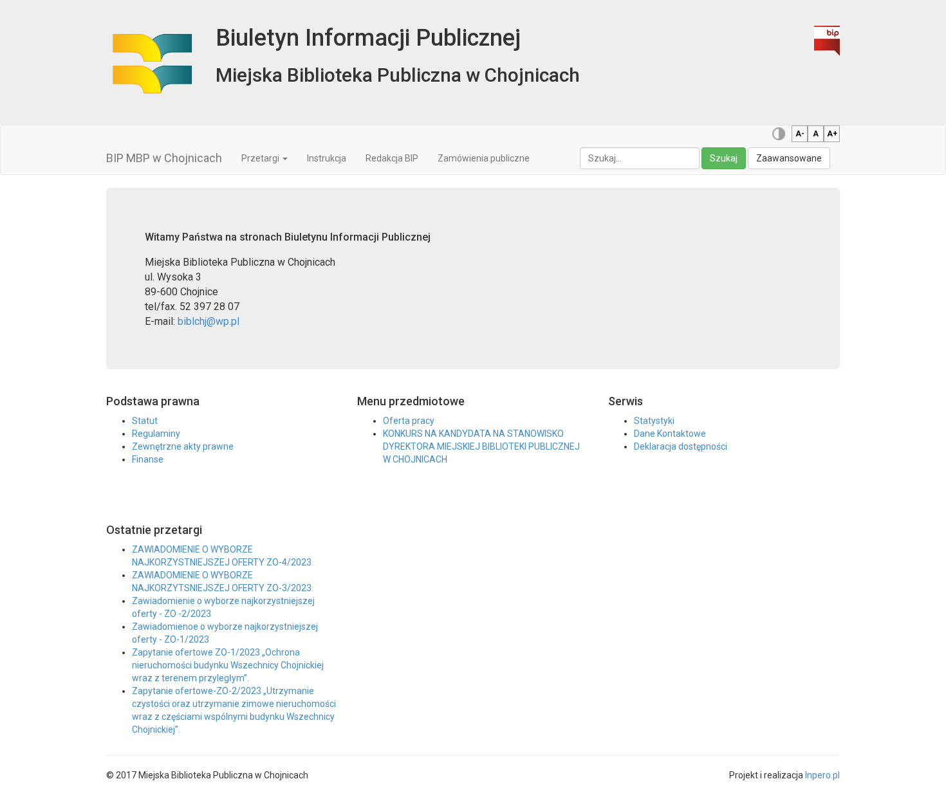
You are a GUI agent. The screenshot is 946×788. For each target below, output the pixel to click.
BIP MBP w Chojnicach (164, 158)
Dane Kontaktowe (670, 433)
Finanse (147, 459)
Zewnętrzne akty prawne (183, 446)
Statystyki (654, 421)
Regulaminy (156, 433)
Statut (145, 421)
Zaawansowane (789, 158)
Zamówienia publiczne (484, 158)
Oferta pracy (408, 421)
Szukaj (723, 158)
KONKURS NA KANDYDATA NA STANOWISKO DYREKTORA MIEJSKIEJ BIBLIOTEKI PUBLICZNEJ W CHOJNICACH (481, 446)
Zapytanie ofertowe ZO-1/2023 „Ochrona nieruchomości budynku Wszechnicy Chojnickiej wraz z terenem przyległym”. (228, 665)
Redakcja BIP (392, 158)
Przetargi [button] (261, 158)
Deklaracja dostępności (680, 446)
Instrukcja (326, 158)
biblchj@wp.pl (208, 321)
